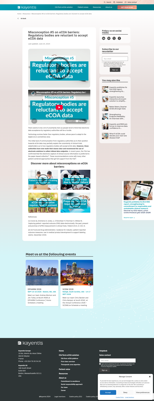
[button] (150, 377)
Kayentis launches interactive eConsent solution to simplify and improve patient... (118, 100)
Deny (125, 392)
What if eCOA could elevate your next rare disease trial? (118, 136)
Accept (108, 392)
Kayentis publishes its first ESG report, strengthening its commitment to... (118, 90)
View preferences (142, 392)
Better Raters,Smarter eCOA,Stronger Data (118, 108)
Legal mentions (129, 397)
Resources (26, 14)
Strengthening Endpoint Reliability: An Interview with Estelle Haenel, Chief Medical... (117, 118)
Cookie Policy (120, 397)
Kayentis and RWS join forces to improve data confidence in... (118, 126)
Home (19, 14)
